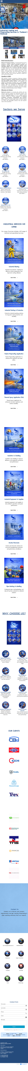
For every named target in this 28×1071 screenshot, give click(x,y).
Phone (2, 1011)
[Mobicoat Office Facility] (6, 52)
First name (3, 1004)
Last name (3, 1007)
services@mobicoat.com (8, 1034)
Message (3, 1019)
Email (2, 1015)
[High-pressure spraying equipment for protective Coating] (14, 52)
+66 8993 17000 (13, 1033)
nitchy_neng (17, 1035)
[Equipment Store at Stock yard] (21, 52)
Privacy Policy (21, 1029)
